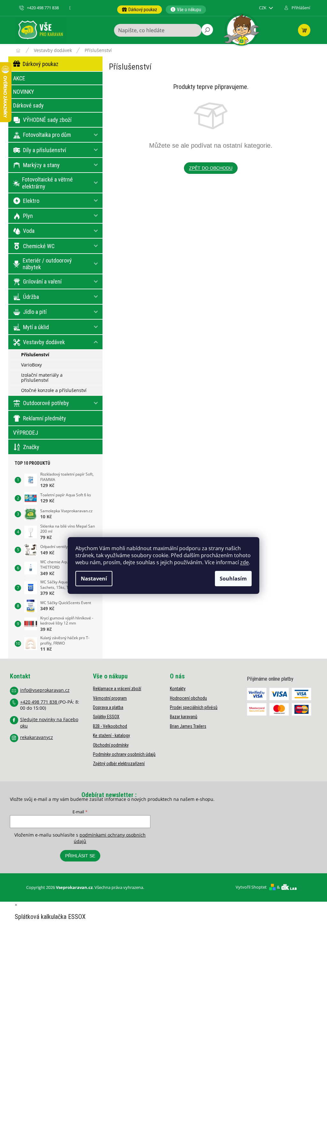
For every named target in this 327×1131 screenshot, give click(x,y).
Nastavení (94, 578)
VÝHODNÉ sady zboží (47, 119)
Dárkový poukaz (40, 64)
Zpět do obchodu (210, 168)
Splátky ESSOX (106, 716)
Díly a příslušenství (44, 150)
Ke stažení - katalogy (111, 735)
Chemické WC (39, 246)
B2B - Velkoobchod (110, 726)
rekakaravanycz (36, 737)
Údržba (31, 296)
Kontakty (178, 688)
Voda (28, 230)
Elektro (31, 200)
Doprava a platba (108, 707)
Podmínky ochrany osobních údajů (124, 754)
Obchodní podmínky (111, 745)
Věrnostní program (110, 698)
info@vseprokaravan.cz (45, 690)
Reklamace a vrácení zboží (117, 688)
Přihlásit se (80, 855)
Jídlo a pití (35, 311)
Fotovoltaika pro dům (47, 134)
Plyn (28, 215)
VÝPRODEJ (25, 432)
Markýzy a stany (41, 165)
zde (244, 562)
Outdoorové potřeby (46, 403)
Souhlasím (233, 578)
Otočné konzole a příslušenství (54, 390)
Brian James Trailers (188, 726)
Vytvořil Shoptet (251, 887)
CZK (263, 8)
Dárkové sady (28, 105)
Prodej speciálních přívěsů (193, 707)
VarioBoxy (31, 365)
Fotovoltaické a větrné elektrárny (47, 183)
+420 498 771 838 (39, 702)
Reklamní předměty (44, 418)
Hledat (207, 29)
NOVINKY (23, 91)
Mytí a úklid (36, 327)
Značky (31, 447)
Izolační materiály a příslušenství (42, 377)
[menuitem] (139, 9)
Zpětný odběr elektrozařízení (119, 763)
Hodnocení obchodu (188, 698)
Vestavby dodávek (44, 342)
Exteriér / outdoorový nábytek (47, 264)
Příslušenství (35, 354)
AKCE (19, 78)
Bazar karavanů (183, 716)
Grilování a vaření (42, 281)
